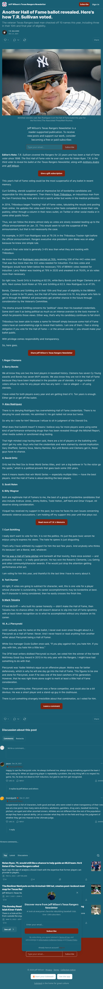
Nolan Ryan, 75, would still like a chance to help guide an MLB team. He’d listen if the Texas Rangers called (42, 865)
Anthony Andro (91, 162)
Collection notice (68, 969)
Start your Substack (44, 976)
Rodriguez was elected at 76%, (39, 259)
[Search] (98, 855)
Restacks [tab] (20, 738)
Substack (38, 983)
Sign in (95, 4)
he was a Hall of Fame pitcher (22, 556)
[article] (51, 871)
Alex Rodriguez (13, 404)
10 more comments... (9, 842)
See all (7, 929)
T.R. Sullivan (14, 31)
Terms (56, 969)
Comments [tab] (8, 738)
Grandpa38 (11, 798)
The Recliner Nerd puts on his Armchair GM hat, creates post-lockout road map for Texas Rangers (43, 888)
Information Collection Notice (50, 940)
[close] (77, 892)
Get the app (64, 976)
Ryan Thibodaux (62, 194)
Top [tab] (5, 855)
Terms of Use (64, 937)
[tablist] (13, 738)
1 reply (12, 829)
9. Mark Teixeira (11, 600)
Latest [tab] (12, 855)
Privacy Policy (71, 940)
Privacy (49, 969)
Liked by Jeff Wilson (16, 767)
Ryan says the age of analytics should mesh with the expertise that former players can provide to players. (41, 871)
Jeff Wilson (13, 165)
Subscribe (84, 4)
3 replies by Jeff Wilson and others (23, 789)
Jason (8, 763)
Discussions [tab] (23, 855)
